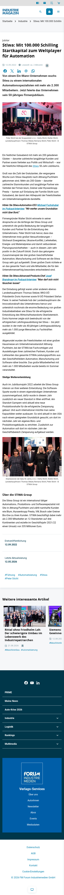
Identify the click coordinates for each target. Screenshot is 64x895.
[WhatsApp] (33, 71)
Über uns (33, 794)
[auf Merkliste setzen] (47, 66)
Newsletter (33, 806)
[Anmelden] (49, 11)
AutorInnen (33, 800)
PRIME (8, 692)
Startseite (7, 21)
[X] (12, 71)
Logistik (9, 726)
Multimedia (11, 743)
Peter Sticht (11, 578)
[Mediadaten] (52, 3)
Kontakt (33, 865)
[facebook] (5, 71)
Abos (33, 812)
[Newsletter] (44, 3)
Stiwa (36, 166)
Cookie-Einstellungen (33, 871)
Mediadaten (33, 824)
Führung (10, 575)
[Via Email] (26, 71)
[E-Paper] (37, 3)
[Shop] (59, 3)
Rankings (10, 735)
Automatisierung (27, 575)
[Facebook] (26, 683)
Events (33, 818)
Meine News (11, 701)
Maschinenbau (12, 650)
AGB (33, 853)
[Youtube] (32, 683)
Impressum (33, 859)
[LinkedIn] (19, 71)
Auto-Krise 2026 (13, 709)
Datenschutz (33, 847)
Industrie (22, 21)
